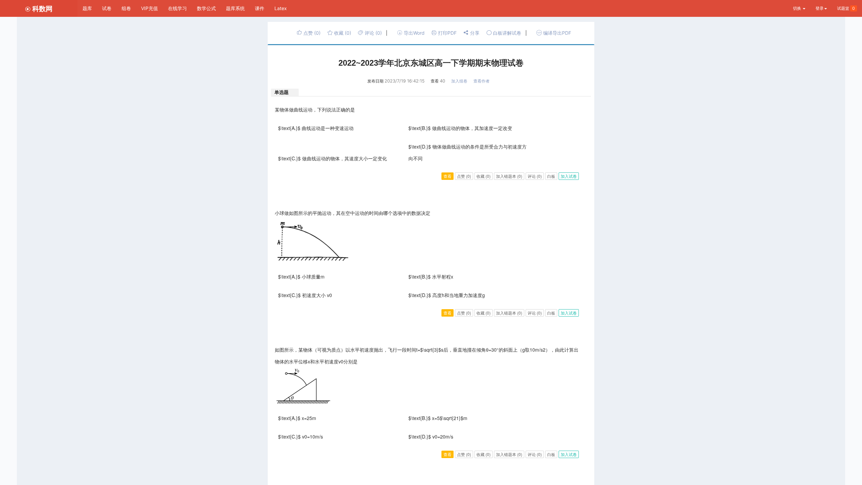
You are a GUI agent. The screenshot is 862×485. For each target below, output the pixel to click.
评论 (372, 33)
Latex (280, 8)
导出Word (413, 33)
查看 (447, 176)
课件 (259, 8)
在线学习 (177, 8)
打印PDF (447, 33)
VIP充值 (149, 8)
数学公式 (206, 8)
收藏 (342, 33)
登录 (820, 8)
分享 (474, 33)
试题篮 (846, 8)
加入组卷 (459, 81)
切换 (797, 8)
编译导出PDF (556, 33)
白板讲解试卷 (506, 33)
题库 (87, 8)
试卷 (106, 8)
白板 (551, 176)
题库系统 (235, 8)
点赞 (311, 33)
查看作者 (481, 81)
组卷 (126, 8)
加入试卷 (569, 176)
